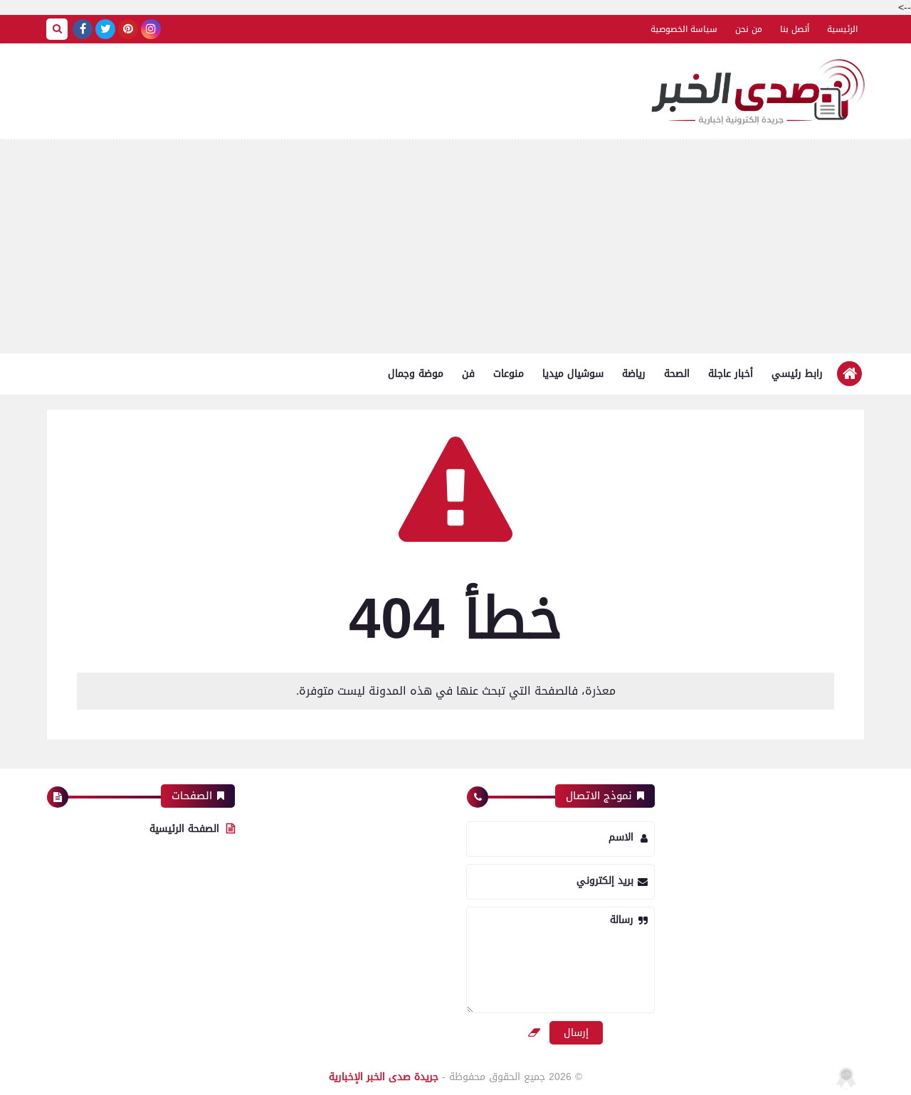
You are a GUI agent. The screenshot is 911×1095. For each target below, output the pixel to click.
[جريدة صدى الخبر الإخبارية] (758, 91)
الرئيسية (842, 29)
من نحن (748, 29)
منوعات (508, 373)
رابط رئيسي (797, 373)
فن (468, 373)
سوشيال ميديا (573, 373)
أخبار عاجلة (730, 373)
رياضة (634, 373)
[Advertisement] (455, 246)
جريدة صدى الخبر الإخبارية (383, 1076)
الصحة (677, 373)
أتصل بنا (794, 29)
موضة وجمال (415, 373)
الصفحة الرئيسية (184, 828)
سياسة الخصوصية (684, 29)
